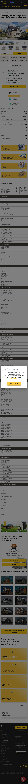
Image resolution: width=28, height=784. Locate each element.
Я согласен (14, 383)
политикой (14, 378)
